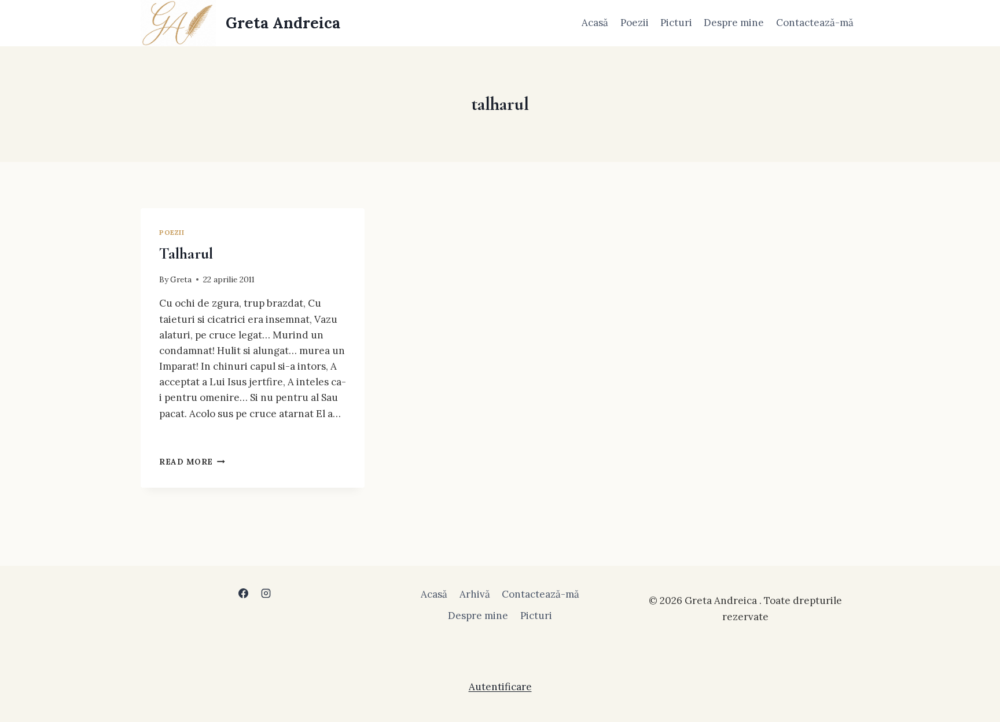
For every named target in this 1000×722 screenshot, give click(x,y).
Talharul (186, 253)
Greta (181, 279)
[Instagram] (266, 593)
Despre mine (734, 22)
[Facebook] (243, 593)
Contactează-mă (815, 22)
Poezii (634, 22)
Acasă (595, 22)
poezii (172, 232)
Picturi (676, 22)
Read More (192, 461)
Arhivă (474, 594)
